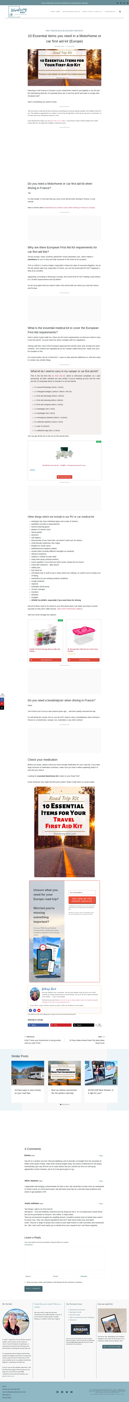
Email (56, 1276)
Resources (73, 1320)
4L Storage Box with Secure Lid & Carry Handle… (83, 650)
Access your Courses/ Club (11, 1389)
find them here (9, 1376)
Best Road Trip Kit (75, 1312)
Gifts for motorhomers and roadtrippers (82, 1317)
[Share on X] (2, 708)
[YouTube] (127, 3)
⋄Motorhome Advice (71, 11)
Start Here (55, 11)
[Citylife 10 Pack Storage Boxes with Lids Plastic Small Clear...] (45, 634)
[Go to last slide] (14, 1081)
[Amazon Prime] (64, 470)
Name (28, 1276)
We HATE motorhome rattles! (70, 609)
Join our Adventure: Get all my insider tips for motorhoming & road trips (64, 3)
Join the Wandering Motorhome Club (14, 1392)
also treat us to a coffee (57, 121)
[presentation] (27, 1073)
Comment (29, 1245)
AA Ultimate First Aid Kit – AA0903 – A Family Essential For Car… (64, 465)
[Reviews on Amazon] (72, 654)
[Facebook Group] (124, 3)
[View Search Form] (120, 11)
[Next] (114, 1081)
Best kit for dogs (75, 1315)
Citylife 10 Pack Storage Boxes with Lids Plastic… (44, 650)
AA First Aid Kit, (58, 376)
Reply (101, 1156)
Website (84, 1276)
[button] (46, 958)
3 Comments (70, 46)
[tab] (60, 1104)
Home (4, 1386)
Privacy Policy (6, 1397)
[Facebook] (117, 3)
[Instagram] (120, 3)
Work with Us (6, 1394)
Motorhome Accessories (77, 1309)
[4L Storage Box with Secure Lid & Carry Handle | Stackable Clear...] (83, 634)
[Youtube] (39, 1010)
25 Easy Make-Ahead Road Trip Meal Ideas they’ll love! (87, 1040)
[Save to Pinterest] (2, 704)
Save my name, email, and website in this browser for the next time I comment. (54, 1282)
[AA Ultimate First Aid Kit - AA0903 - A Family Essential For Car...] (64, 453)
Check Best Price (65, 477)
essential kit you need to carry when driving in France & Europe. (69, 208)
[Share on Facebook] (2, 700)
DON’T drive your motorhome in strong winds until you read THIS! (42, 1040)
